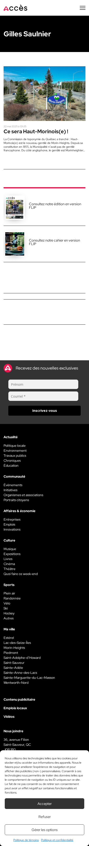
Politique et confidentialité (57, 840)
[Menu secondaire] (82, 8)
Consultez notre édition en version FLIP (55, 206)
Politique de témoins (26, 840)
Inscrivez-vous (44, 410)
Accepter (44, 803)
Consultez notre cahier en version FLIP (54, 242)
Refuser (44, 816)
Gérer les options (45, 829)
